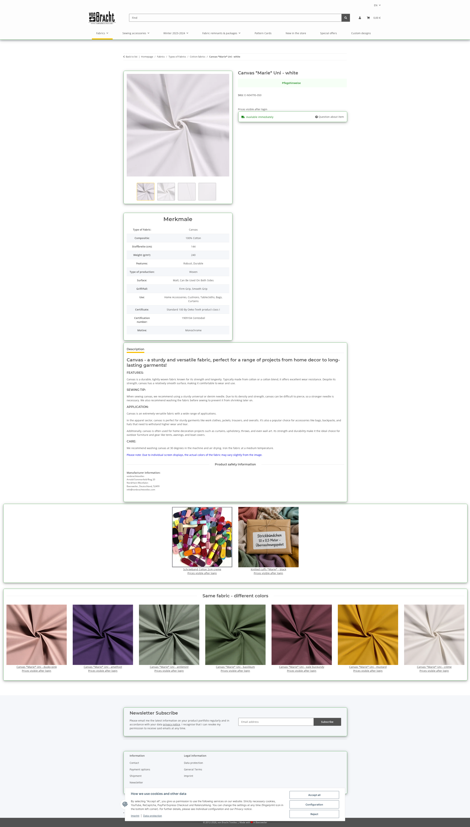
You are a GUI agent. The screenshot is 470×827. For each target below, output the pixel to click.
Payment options (140, 769)
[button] (360, 17)
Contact (134, 763)
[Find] (345, 18)
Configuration (314, 804)
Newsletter (136, 782)
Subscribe (327, 722)
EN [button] (375, 5)
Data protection (152, 815)
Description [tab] (135, 349)
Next (458, 638)
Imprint (135, 815)
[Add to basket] (126, 68)
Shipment (136, 776)
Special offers (328, 33)
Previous (12, 638)
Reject (314, 814)
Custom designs (361, 33)
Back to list (132, 56)
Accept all (314, 794)
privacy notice (171, 724)
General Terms (193, 769)
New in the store (296, 33)
